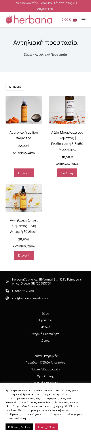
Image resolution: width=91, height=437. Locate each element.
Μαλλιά (45, 327)
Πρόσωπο (45, 320)
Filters (17, 86)
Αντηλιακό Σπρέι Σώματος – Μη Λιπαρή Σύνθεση (24, 226)
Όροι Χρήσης (45, 376)
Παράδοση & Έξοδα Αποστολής (45, 362)
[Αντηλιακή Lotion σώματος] (24, 110)
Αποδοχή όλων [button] (46, 427)
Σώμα (28, 54)
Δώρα (45, 340)
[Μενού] (83, 20)
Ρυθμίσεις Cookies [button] (19, 427)
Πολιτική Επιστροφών (45, 369)
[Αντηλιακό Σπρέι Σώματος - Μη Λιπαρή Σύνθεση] (24, 198)
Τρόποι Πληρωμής (45, 356)
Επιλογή (24, 173)
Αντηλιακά (20, 152)
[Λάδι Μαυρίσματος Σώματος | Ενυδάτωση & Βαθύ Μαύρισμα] (67, 110)
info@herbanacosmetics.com (30, 298)
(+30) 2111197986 (23, 291)
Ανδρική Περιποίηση (45, 334)
